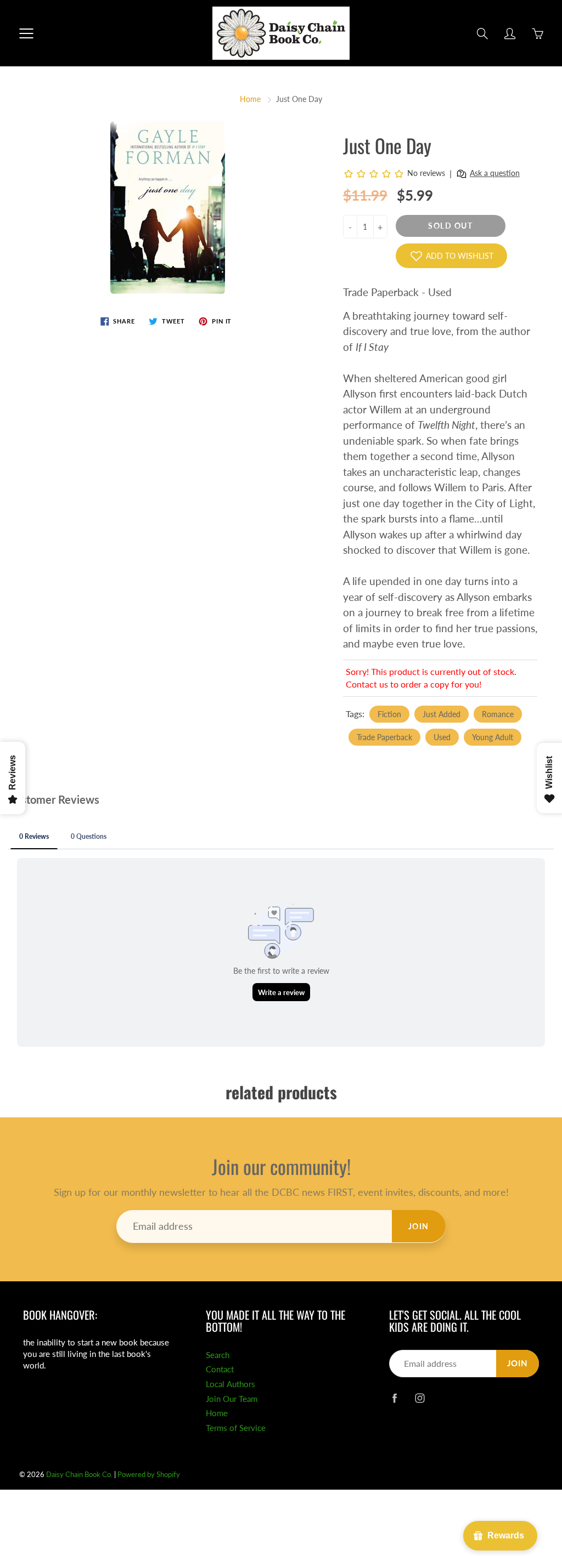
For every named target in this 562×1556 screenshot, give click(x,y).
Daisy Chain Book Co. (79, 1474)
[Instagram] (420, 1397)
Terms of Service (236, 1428)
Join (418, 1226)
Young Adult (492, 737)
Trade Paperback (384, 737)
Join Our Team (231, 1399)
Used (442, 737)
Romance (498, 714)
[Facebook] (394, 1397)
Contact (220, 1369)
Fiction (389, 714)
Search (217, 1355)
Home (250, 99)
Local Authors (230, 1384)
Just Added (441, 714)
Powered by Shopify (148, 1474)
